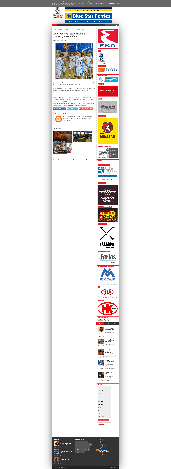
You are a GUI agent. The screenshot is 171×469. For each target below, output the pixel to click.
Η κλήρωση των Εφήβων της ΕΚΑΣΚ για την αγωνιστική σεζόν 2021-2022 (66, 443)
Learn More (111, 3)
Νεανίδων (67, 40)
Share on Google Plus (87, 108)
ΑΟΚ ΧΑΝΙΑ (100, 390)
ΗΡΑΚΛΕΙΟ (100, 401)
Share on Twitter (73, 108)
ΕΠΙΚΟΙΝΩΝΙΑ (112, 467)
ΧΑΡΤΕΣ (106, 467)
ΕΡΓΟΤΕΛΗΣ (101, 398)
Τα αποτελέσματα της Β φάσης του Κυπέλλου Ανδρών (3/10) (65, 459)
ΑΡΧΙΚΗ (102, 467)
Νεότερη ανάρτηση (57, 159)
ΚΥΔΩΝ (99, 410)
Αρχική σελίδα (74, 159)
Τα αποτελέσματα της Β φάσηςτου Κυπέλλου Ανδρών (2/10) (66, 451)
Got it (117, 3)
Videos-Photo (101, 416)
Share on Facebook (61, 108)
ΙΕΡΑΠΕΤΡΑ (100, 407)
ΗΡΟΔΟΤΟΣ (101, 404)
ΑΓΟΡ (99, 387)
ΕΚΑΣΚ (99, 393)
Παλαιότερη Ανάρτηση (91, 159)
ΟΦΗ (99, 413)
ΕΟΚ (99, 396)
